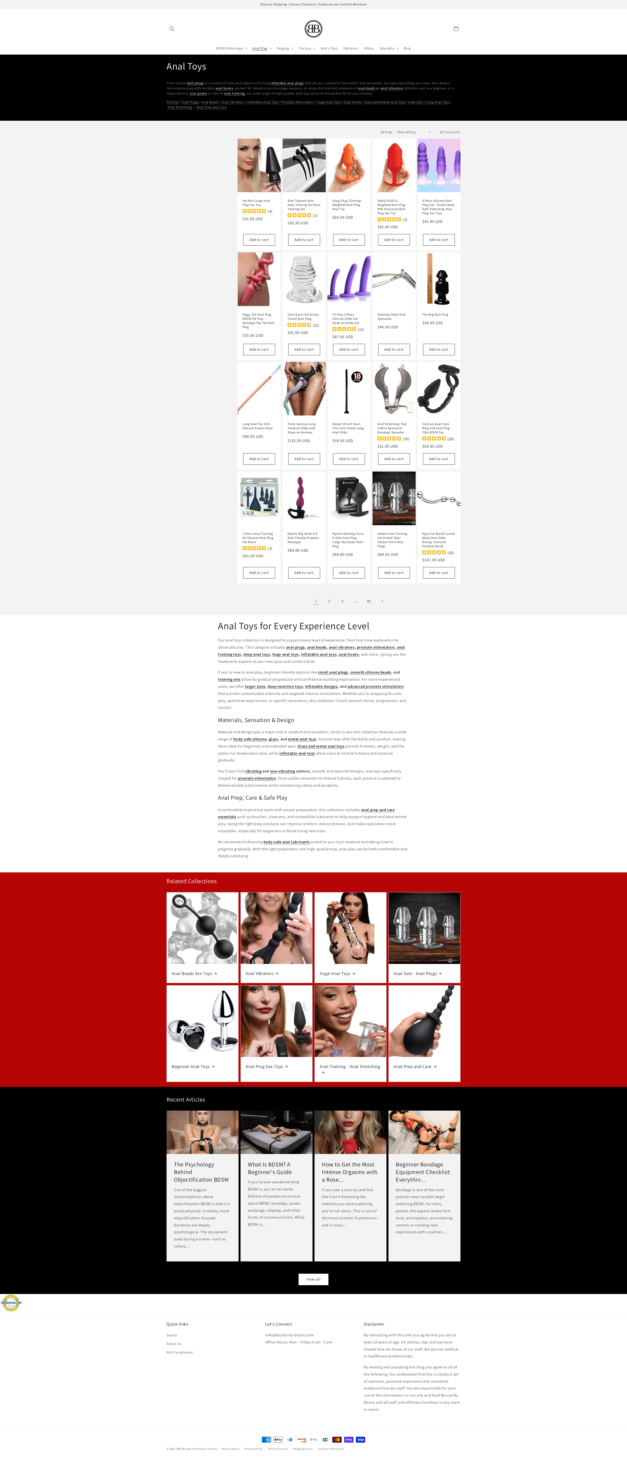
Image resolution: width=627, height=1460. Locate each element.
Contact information (331, 1448)
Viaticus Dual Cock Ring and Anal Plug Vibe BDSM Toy (436, 428)
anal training (234, 93)
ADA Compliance (180, 1352)
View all (314, 1279)
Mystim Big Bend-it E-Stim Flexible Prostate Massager (303, 538)
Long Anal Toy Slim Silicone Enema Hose (257, 426)
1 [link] (316, 601)
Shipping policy (303, 1448)
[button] (172, 29)
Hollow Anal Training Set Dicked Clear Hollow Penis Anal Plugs (392, 540)
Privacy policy (253, 1448)
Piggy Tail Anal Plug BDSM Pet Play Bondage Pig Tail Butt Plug (258, 321)
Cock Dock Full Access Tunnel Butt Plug (303, 317)
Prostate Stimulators (297, 102)
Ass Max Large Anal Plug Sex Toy (256, 203)
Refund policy (231, 1448)
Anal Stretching (180, 107)
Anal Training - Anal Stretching (350, 1066)
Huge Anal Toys (329, 102)
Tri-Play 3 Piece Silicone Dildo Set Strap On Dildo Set (345, 319)
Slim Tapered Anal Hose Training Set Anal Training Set (304, 205)
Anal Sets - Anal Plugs (415, 973)
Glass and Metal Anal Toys (385, 102)
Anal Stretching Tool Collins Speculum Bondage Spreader (392, 428)
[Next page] (382, 601)
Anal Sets (415, 102)
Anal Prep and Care (211, 107)
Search (172, 1335)
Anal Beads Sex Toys (192, 973)
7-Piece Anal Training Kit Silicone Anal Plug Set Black (257, 538)
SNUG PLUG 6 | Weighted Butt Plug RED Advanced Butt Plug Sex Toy (391, 207)
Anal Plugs (190, 102)
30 (369, 601)
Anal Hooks (353, 102)
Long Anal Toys (437, 102)
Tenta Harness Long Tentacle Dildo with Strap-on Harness (302, 428)
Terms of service (277, 1448)
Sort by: (387, 132)
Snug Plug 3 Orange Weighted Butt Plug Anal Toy (346, 205)
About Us (174, 1343)
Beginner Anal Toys (191, 1066)
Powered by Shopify (204, 1448)
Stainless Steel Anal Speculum (391, 317)
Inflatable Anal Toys (262, 102)
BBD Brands (184, 1448)
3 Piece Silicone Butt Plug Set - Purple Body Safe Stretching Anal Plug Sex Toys (438, 207)
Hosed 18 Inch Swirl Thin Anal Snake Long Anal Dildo (348, 428)
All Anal (173, 102)
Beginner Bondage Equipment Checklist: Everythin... (423, 1172)
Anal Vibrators (232, 102)
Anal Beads (210, 102)
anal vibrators (392, 88)
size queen (198, 93)
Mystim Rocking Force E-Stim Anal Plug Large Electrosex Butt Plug (348, 540)
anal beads (366, 88)
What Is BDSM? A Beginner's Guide (270, 1168)
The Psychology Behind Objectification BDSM (201, 1172)
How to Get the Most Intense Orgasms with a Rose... (350, 1172)
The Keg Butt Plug (435, 315)
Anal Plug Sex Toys (264, 1066)
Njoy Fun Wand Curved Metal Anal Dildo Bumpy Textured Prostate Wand (438, 540)
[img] (254, 211)
